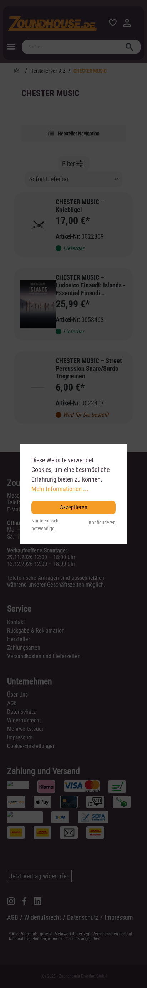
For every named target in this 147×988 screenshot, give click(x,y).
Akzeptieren (73, 507)
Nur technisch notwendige (45, 525)
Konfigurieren (102, 523)
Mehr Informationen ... (59, 489)
